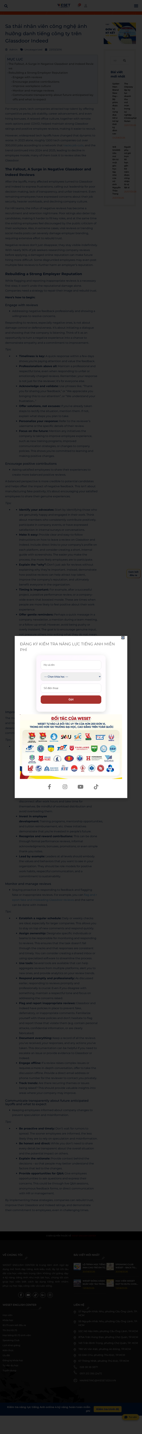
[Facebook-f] (49, 787)
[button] (123, 637)
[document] (71, 717)
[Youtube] (80, 787)
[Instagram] (65, 787)
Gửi (71, 699)
